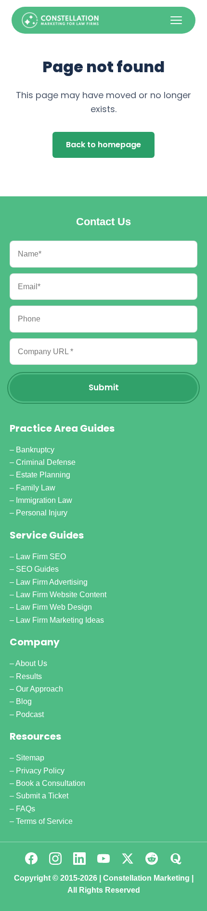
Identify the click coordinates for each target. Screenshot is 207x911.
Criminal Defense (46, 462)
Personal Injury (41, 513)
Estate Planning (43, 475)
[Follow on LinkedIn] (79, 858)
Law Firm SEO (41, 556)
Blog (24, 701)
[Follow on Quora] (175, 858)
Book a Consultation (50, 783)
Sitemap (30, 758)
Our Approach (39, 689)
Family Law (35, 488)
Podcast (30, 714)
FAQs (25, 809)
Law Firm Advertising (52, 582)
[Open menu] (176, 20)
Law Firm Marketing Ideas (60, 620)
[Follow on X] (127, 858)
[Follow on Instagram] (55, 858)
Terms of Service (44, 821)
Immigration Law (44, 500)
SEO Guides (37, 569)
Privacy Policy (40, 771)
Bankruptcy (35, 450)
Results (29, 676)
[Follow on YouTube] (103, 858)
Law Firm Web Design (54, 607)
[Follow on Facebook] (31, 858)
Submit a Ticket (42, 796)
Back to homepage (103, 144)
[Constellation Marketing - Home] (60, 20)
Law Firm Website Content (61, 594)
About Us (31, 663)
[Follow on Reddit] (151, 858)
